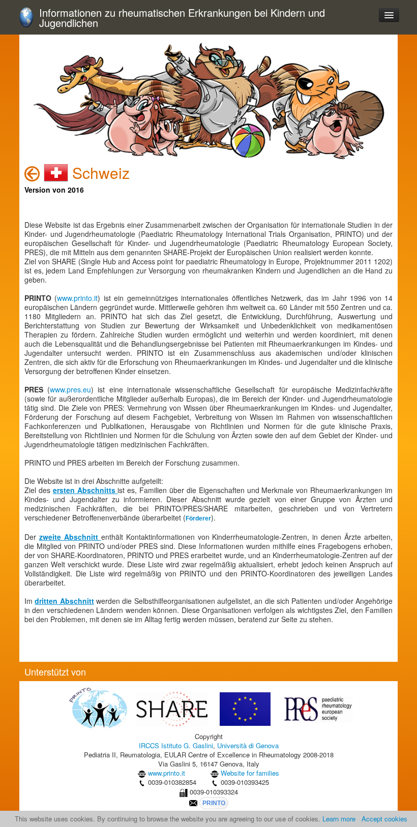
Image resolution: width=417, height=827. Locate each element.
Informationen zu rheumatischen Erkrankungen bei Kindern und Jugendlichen (182, 18)
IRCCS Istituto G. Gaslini (176, 745)
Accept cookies (384, 818)
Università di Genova (248, 745)
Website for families (250, 773)
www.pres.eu (70, 389)
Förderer (198, 518)
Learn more (338, 818)
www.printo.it (77, 298)
